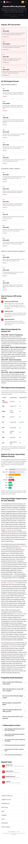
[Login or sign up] (26, 2)
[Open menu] (1, 2)
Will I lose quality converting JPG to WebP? (12, 703)
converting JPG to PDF (12, 582)
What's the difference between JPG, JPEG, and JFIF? (12, 710)
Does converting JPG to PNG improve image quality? (12, 682)
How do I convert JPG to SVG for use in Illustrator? (13, 717)
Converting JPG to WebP (12, 509)
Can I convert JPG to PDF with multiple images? (13, 696)
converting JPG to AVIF (11, 530)
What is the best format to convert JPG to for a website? (13, 689)
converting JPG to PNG (20, 613)
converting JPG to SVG (14, 646)
